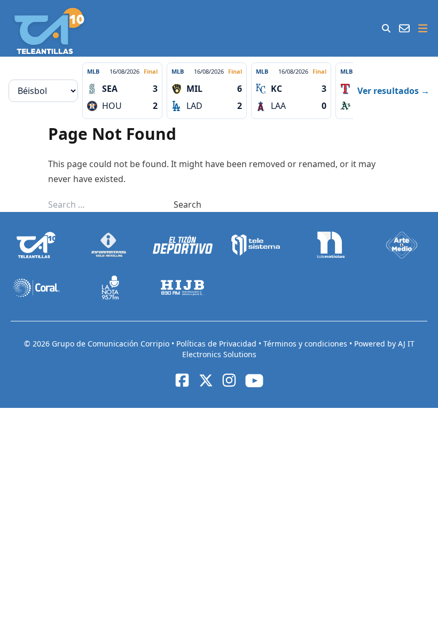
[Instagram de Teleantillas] (229, 380)
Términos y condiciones (306, 343)
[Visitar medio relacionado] (36, 245)
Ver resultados (393, 91)
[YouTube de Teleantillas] (254, 380)
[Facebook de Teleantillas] (182, 380)
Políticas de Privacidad (217, 343)
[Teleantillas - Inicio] (49, 31)
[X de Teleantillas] (205, 380)
